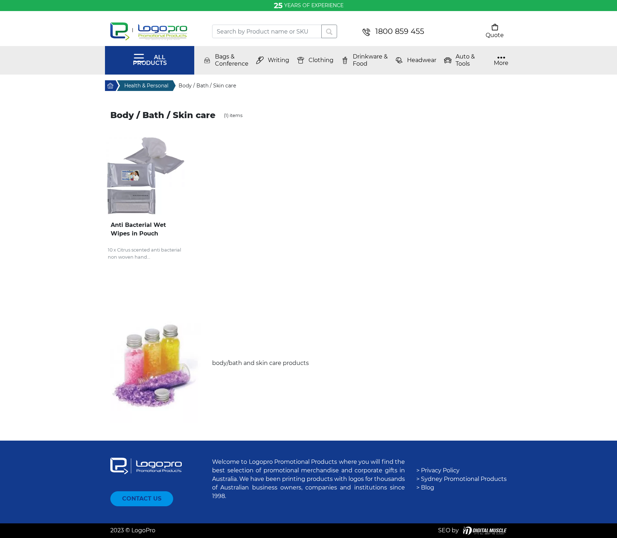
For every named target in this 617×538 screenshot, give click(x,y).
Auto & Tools (465, 60)
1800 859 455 (399, 31)
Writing (278, 60)
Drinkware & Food (370, 60)
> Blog (425, 487)
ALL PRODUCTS (150, 60)
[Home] (156, 31)
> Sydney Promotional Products (461, 479)
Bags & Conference (232, 60)
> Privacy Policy (438, 470)
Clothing (320, 60)
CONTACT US (141, 498)
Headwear (421, 60)
